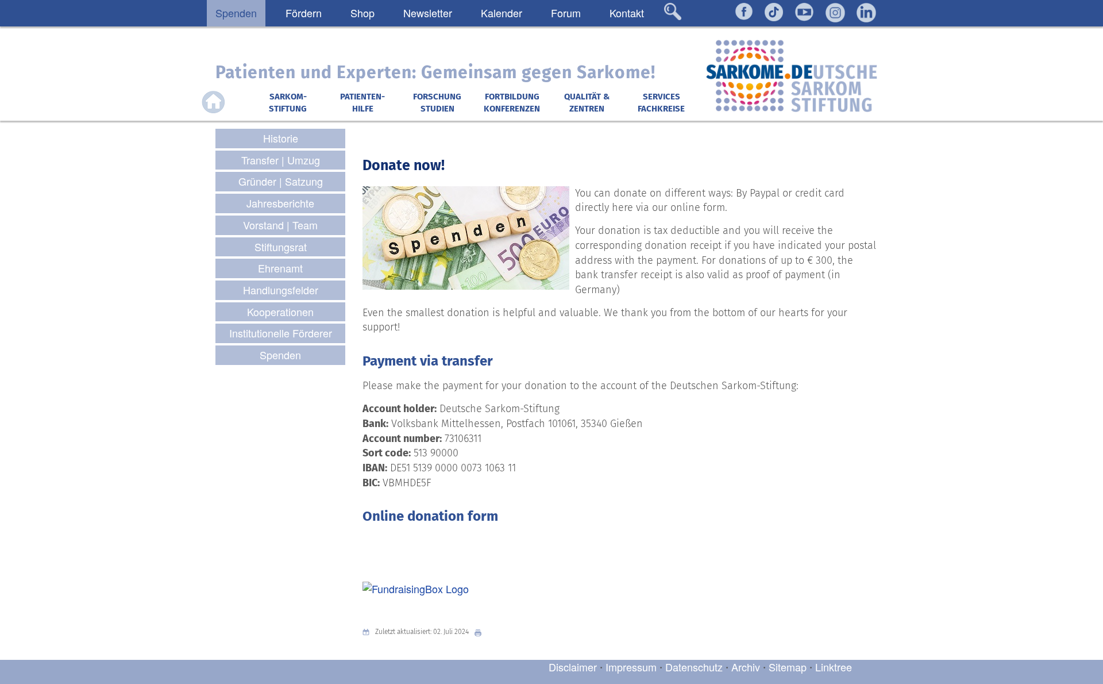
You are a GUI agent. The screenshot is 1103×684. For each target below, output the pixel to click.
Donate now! (403, 165)
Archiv (745, 666)
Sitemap (788, 666)
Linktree (833, 666)
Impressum (631, 666)
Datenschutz (695, 666)
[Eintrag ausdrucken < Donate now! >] (481, 632)
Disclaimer (573, 666)
